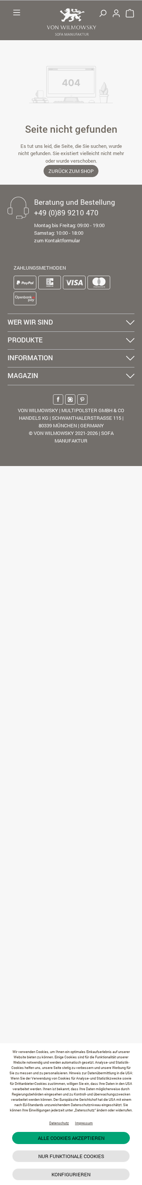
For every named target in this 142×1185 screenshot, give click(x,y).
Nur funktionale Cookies (71, 1156)
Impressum (84, 1123)
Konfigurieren (71, 1174)
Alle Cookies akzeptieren (71, 1138)
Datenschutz (59, 1123)
